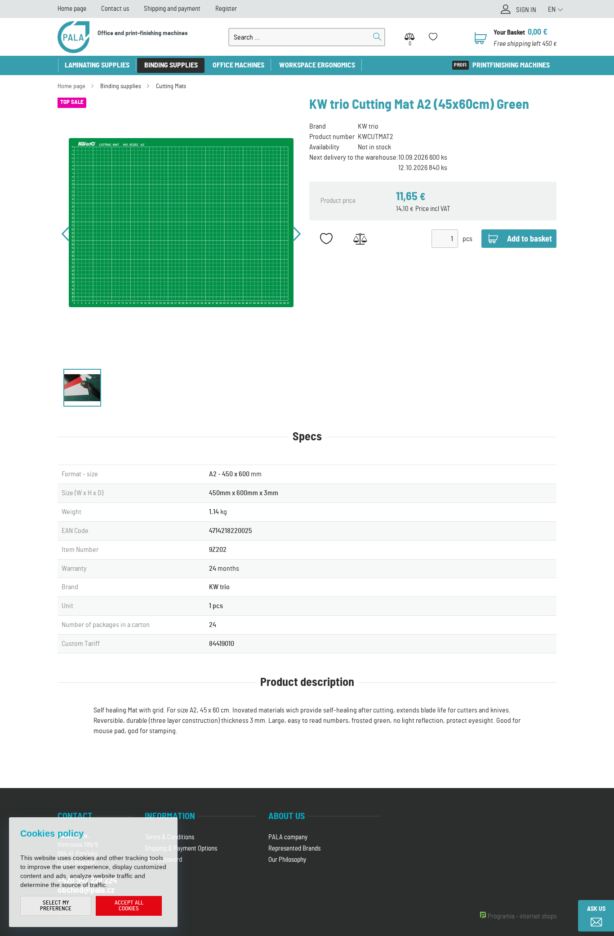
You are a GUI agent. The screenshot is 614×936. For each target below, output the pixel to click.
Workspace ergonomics (317, 65)
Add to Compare (360, 238)
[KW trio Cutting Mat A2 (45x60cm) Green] (181, 222)
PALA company (287, 837)
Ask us (596, 909)
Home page (72, 8)
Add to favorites (326, 238)
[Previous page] (66, 234)
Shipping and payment (172, 8)
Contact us (115, 8)
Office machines (238, 65)
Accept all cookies (129, 906)
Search (377, 37)
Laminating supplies (97, 65)
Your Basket (509, 32)
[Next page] (297, 234)
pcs (467, 238)
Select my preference (55, 906)
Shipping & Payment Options (181, 848)
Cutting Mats (171, 86)
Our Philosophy (287, 859)
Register (226, 8)
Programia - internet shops (522, 916)
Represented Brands (294, 848)
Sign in (526, 10)
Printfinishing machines (511, 65)
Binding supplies (171, 65)
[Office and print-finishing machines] (73, 37)
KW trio (368, 126)
